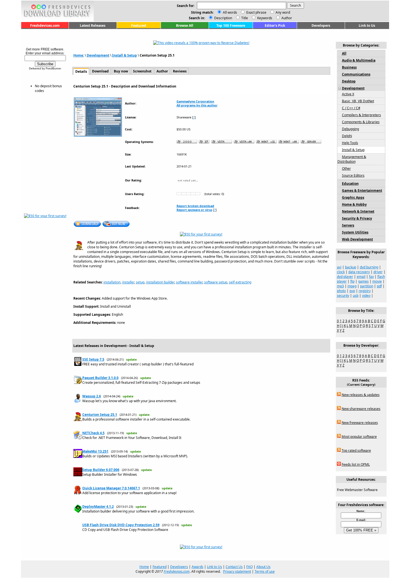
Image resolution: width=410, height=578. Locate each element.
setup (140, 282)
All (344, 53)
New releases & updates (361, 394)
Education (350, 183)
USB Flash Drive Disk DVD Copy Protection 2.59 (121, 525)
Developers (321, 25)
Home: (78, 55)
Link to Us (367, 25)
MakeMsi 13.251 (95, 451)
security (343, 295)
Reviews (180, 71)
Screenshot (142, 71)
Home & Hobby (354, 204)
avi (339, 267)
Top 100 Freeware (230, 25)
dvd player (345, 276)
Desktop (349, 81)
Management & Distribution (351, 159)
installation (111, 282)
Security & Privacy (357, 218)
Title (244, 18)
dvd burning (369, 267)
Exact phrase (256, 12)
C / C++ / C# (351, 108)
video (366, 295)
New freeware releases (360, 422)
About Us (263, 566)
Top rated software (356, 450)
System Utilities (355, 232)
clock (341, 271)
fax (371, 276)
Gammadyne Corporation (195, 101)
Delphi (347, 135)
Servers (348, 225)
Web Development (357, 239)
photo (341, 290)
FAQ (249, 566)
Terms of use (265, 571)
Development (98, 55)
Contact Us (234, 566)
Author (286, 18)
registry (365, 290)
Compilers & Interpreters (361, 115)
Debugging (350, 129)
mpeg (352, 286)
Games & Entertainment (362, 190)
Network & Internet (358, 211)
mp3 (340, 286)
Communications (356, 74)
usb (355, 295)
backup (350, 267)
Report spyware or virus (194, 210)
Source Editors (353, 175)
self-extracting (240, 282)
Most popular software (359, 436)
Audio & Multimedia (358, 60)
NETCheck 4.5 (93, 433)
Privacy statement (237, 571)
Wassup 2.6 (91, 396)
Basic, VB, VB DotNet (358, 101)
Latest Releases (92, 25)
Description (222, 18)
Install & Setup (124, 55)
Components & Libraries (361, 122)
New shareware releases (361, 408)
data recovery (359, 271)
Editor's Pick (275, 25)
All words (230, 12)
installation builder (160, 282)
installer (128, 282)
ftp (352, 281)
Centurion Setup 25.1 (99, 414)
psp (352, 290)
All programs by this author (197, 105)
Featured (138, 25)
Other (346, 168)
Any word (283, 12)
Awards (197, 566)
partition (366, 286)
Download (100, 71)
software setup (215, 282)
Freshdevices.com (45, 25)
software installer (189, 282)
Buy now (121, 71)
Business (349, 67)
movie (377, 281)
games (363, 281)
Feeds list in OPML (356, 464)
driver (378, 271)
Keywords (264, 18)
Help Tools (350, 142)
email (361, 276)
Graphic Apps (353, 197)
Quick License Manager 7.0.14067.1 (111, 488)
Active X (348, 94)
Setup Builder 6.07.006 (100, 469)
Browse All (184, 25)
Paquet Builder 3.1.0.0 (100, 377)
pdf (379, 286)
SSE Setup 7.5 (93, 359)
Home (144, 566)
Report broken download (195, 206)
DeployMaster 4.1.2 (98, 506)
